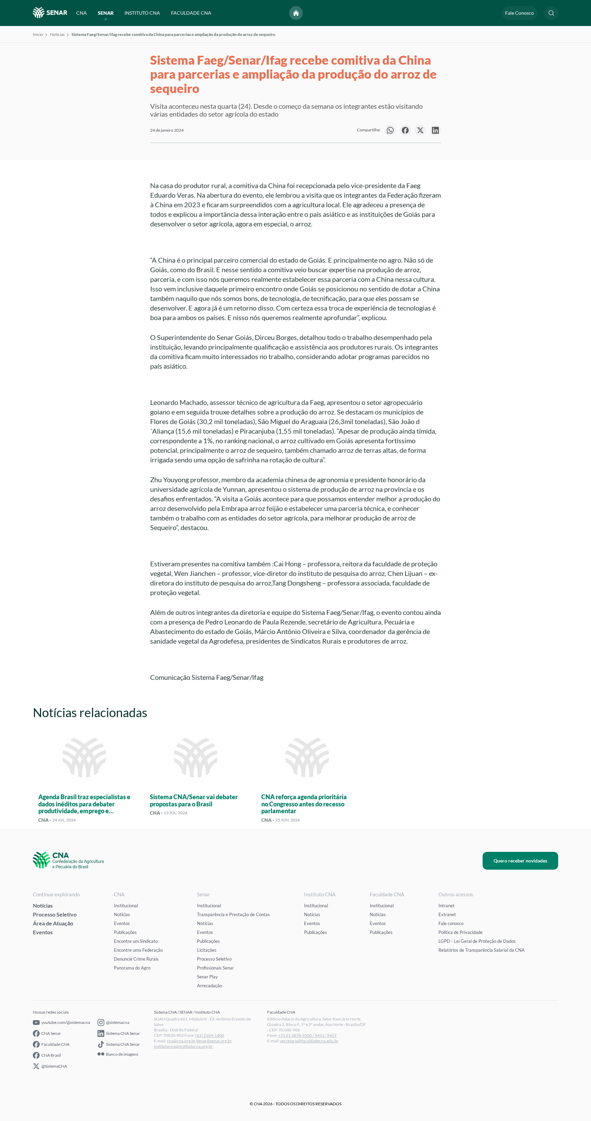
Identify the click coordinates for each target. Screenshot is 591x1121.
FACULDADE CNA (191, 13)
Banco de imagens (122, 1054)
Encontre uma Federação (138, 950)
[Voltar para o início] (296, 13)
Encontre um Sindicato (136, 941)
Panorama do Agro (132, 968)
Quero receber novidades (520, 860)
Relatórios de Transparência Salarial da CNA (481, 950)
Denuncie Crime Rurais (136, 959)
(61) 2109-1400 (209, 1035)
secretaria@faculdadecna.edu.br (309, 1040)
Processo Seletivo (55, 914)
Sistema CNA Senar (123, 1033)
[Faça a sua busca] (551, 13)
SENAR (106, 13)
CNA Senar (51, 1033)
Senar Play (207, 976)
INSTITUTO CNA (142, 13)
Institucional (126, 905)
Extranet (447, 914)
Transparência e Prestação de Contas (233, 914)
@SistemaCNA (54, 1066)
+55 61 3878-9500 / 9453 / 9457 (307, 1035)
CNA (81, 13)
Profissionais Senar (215, 968)
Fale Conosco (519, 13)
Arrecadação (209, 985)
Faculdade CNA (55, 1044)
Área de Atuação (53, 923)
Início (38, 34)
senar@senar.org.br (214, 1040)
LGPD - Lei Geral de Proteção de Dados (477, 941)
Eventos (43, 932)
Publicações (125, 932)
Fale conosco (450, 923)
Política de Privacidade (460, 932)
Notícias (57, 34)
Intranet (446, 905)
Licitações (206, 950)
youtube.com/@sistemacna (65, 1022)
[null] (390, 130)
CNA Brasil (51, 1055)
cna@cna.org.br (181, 1040)
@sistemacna (117, 1022)
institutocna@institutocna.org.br (183, 1046)
